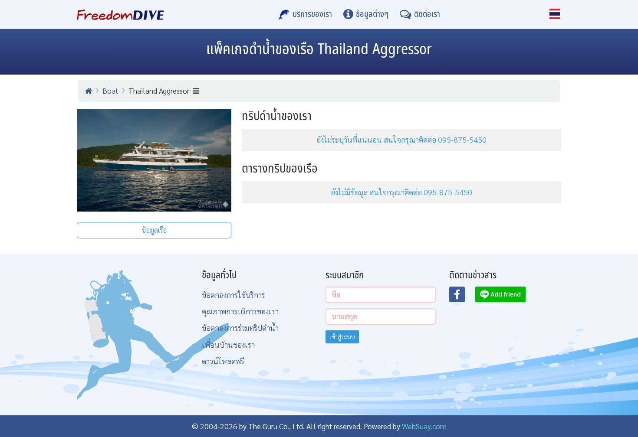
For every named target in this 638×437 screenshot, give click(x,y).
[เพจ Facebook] (462, 297)
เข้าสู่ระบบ (342, 336)
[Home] (88, 90)
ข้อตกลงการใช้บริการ (233, 295)
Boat (110, 90)
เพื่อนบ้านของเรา (228, 344)
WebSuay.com (424, 426)
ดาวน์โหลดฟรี (223, 361)
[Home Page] (120, 14)
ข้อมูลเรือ (154, 230)
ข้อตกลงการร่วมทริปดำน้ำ (240, 328)
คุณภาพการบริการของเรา (240, 311)
